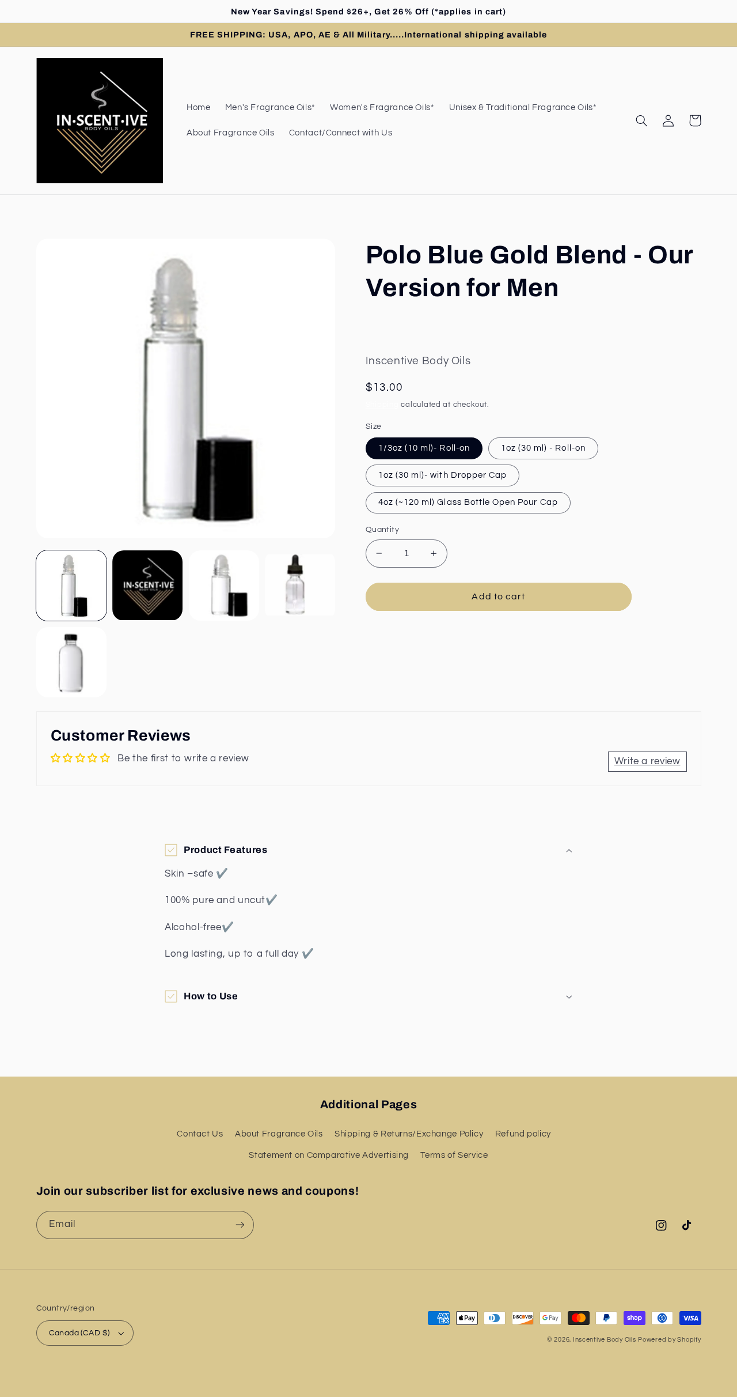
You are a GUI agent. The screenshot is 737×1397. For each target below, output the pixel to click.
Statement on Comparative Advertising (329, 1155)
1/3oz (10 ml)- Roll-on (424, 448)
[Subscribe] (239, 1225)
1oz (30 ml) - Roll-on (543, 448)
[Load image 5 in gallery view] (71, 662)
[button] (642, 120)
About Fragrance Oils (279, 1134)
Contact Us (200, 1134)
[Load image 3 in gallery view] (224, 585)
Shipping (382, 405)
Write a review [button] (647, 761)
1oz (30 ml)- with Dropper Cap (442, 475)
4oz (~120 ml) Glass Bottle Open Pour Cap (468, 502)
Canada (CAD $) (79, 1333)
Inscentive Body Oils (604, 1339)
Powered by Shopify (669, 1339)
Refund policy (523, 1134)
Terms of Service (454, 1155)
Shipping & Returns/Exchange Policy (409, 1134)
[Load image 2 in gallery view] (147, 585)
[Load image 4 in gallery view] (300, 585)
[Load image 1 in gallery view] (71, 585)
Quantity (382, 530)
